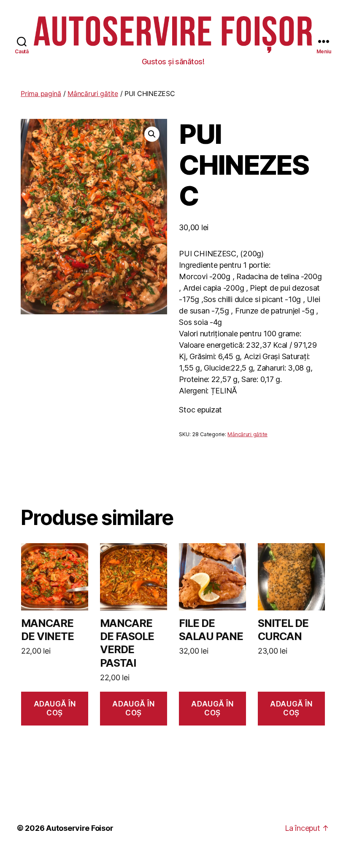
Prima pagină (41, 93)
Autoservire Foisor (79, 828)
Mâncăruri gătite (93, 93)
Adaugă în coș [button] (55, 708)
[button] (151, 134)
